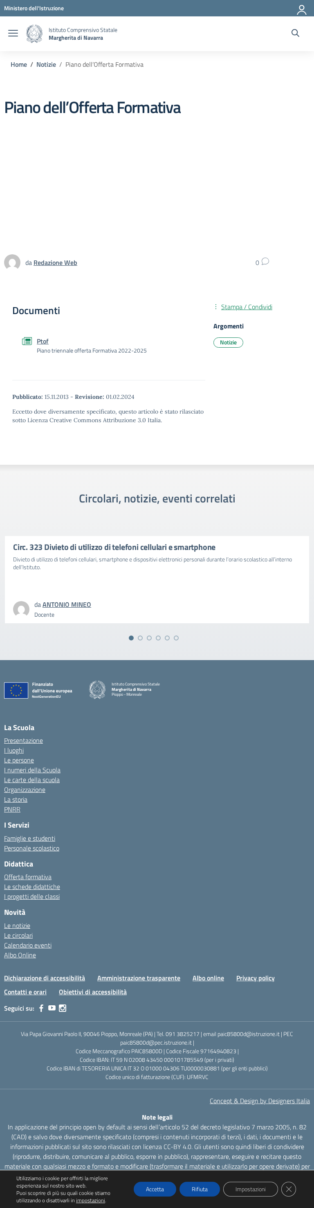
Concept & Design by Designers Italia (260, 1101)
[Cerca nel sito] (295, 34)
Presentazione (23, 740)
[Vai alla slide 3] (149, 638)
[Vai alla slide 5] (167, 638)
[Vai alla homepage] (34, 34)
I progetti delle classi (32, 896)
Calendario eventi (28, 945)
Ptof (43, 341)
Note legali (157, 1117)
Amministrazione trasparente (138, 978)
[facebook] (41, 1008)
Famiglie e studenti (29, 838)
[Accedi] (302, 8)
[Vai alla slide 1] (131, 638)
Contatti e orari (25, 992)
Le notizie (17, 925)
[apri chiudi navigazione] (13, 34)
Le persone (19, 760)
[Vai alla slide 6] (176, 638)
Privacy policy (255, 978)
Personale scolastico (31, 848)
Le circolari (18, 935)
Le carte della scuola (32, 780)
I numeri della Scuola (32, 770)
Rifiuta (200, 1189)
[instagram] (62, 1008)
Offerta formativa (28, 877)
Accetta (155, 1189)
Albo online (208, 978)
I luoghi (14, 750)
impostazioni (90, 1200)
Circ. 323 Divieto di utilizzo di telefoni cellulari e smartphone (114, 547)
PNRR (12, 809)
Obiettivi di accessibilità (93, 992)
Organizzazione (24, 789)
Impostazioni (251, 1189)
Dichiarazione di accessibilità (44, 978)
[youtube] (52, 1008)
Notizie (228, 342)
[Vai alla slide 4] (158, 638)
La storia (15, 799)
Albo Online (20, 955)
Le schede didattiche (32, 886)
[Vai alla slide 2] (140, 638)
